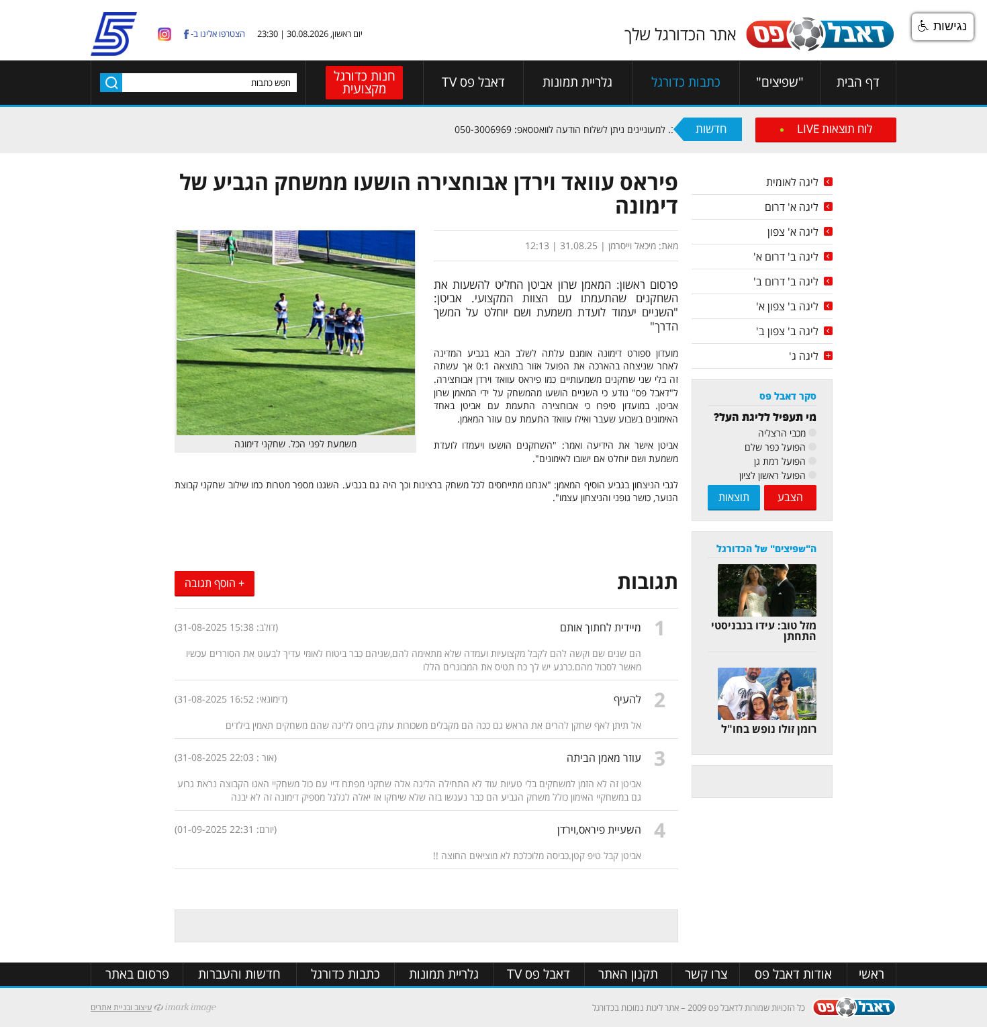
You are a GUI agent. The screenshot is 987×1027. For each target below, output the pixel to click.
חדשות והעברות (239, 974)
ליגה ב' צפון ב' (787, 331)
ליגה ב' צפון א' (787, 306)
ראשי (871, 974)
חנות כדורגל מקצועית (364, 82)
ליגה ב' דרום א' (785, 256)
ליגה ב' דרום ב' (785, 281)
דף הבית (858, 82)
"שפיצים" (780, 82)
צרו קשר (706, 974)
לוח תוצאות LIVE (834, 128)
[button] (943, 26)
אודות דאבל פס (793, 974)
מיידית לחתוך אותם (600, 627)
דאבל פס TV (473, 82)
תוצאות (733, 497)
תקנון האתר (628, 974)
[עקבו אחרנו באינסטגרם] (164, 33)
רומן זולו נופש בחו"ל (768, 728)
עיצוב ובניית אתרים (121, 1007)
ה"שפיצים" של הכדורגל (766, 548)
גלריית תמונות (577, 82)
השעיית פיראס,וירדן (599, 829)
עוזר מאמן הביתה (604, 757)
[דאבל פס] (819, 48)
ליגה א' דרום (791, 206)
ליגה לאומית (792, 182)
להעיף (627, 699)
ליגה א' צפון (792, 231)
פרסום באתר (137, 974)
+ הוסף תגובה (214, 583)
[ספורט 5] (114, 50)
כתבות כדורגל (685, 82)
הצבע (790, 497)
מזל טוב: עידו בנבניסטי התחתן (763, 630)
